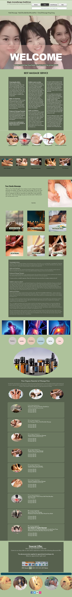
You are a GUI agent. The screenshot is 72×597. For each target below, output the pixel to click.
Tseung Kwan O (38, 103)
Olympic (29, 99)
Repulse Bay (30, 97)
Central (29, 89)
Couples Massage (19, 305)
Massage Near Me (16, 289)
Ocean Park (36, 284)
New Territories (34, 108)
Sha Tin (59, 286)
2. (28, 420)
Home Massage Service (39, 83)
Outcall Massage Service (34, 85)
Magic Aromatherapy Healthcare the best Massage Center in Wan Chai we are (29, 263)
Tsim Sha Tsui (35, 97)
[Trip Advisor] (37, 592)
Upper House (13, 284)
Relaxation (52, 100)
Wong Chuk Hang (33, 90)
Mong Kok (40, 99)
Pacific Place (39, 87)
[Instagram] (40, 592)
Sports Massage (51, 102)
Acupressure (49, 304)
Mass (48, 260)
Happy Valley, (39, 91)
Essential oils (36, 405)
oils (25, 292)
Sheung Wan (37, 89)
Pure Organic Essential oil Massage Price (35, 381)
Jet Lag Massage (23, 304)
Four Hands (31, 528)
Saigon (42, 103)
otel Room (37, 86)
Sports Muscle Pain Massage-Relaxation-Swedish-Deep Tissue (43, 529)
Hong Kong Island (23, 289)
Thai (48, 102)
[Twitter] (35, 592)
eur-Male (50, 260)
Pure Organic (31, 420)
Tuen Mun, (33, 103)
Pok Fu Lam (36, 95)
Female (11, 289)
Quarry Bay (32, 94)
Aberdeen (40, 95)
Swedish (56, 100)
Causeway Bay (31, 93)
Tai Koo (36, 94)
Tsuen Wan (30, 105)
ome (32, 86)
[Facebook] (32, 592)
